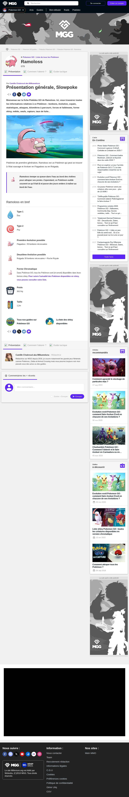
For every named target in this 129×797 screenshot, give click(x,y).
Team (49, 757)
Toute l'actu (108, 257)
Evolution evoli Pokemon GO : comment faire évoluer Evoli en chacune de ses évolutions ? (110, 179)
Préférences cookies (56, 779)
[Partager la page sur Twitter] (19, 94)
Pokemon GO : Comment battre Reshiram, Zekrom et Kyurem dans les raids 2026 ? (110, 157)
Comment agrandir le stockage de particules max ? (108, 380)
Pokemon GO (15, 49)
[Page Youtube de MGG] (22, 754)
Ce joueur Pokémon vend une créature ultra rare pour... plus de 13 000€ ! (109, 189)
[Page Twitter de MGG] (16, 754)
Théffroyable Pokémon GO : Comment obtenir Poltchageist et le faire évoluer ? (111, 198)
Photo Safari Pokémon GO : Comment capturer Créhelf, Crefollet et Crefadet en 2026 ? (110, 148)
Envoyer (78, 396)
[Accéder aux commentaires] (29, 94)
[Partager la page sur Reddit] (24, 94)
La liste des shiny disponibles (64, 322)
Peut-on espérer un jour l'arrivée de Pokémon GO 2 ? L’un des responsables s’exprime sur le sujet (110, 168)
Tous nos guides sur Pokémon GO (27, 322)
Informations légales (56, 766)
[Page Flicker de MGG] (33, 754)
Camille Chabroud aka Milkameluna (25, 83)
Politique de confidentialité (59, 783)
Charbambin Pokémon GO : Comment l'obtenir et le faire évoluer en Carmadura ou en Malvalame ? (106, 449)
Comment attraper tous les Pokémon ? (105, 565)
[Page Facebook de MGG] (5, 754)
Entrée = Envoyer (61, 396)
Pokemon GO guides (30, 49)
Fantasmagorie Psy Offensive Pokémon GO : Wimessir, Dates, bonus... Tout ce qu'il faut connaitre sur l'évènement (110, 245)
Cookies (50, 774)
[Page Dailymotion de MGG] (28, 754)
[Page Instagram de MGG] (39, 754)
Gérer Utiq (51, 787)
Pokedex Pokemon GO (47, 49)
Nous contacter (54, 753)
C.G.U (49, 770)
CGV (48, 791)
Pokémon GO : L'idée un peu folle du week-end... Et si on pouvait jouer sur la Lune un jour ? (110, 233)
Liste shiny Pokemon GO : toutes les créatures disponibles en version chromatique (108, 531)
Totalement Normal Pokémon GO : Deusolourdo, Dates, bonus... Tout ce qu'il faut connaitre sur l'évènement (109, 221)
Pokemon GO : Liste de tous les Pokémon (40, 57)
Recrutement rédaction (57, 761)
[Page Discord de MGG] (10, 754)
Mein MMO (90, 753)
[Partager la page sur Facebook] (14, 94)
